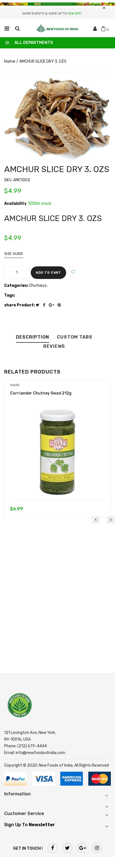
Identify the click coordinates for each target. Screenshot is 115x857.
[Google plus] (53, 305)
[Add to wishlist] (73, 272)
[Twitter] (39, 305)
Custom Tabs (74, 337)
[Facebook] (45, 305)
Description (32, 337)
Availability (15, 204)
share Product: (19, 305)
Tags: (9, 295)
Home (9, 61)
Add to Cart (48, 272)
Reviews (54, 346)
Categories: (16, 285)
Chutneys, (38, 285)
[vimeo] (61, 305)
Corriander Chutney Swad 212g (40, 393)
